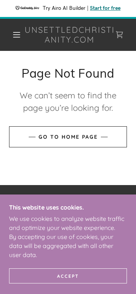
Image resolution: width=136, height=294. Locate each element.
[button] (16, 34)
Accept (68, 276)
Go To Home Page (68, 136)
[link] (69, 35)
